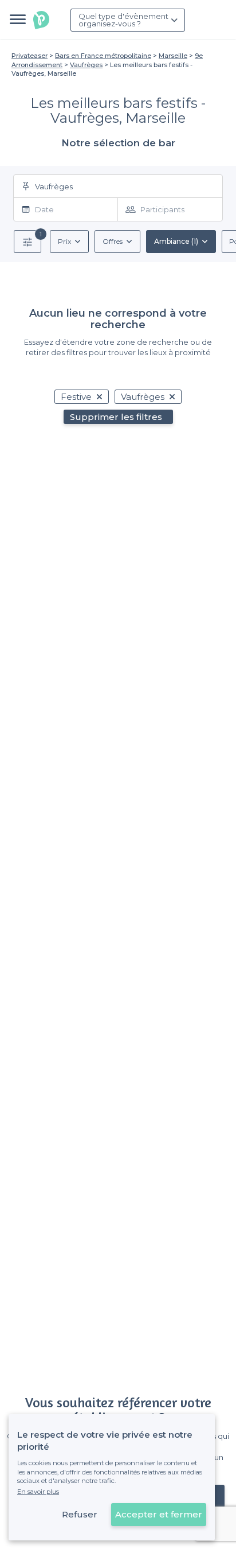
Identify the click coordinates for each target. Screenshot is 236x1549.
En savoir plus (38, 1492)
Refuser (79, 1514)
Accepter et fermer (158, 1514)
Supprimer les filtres (116, 416)
